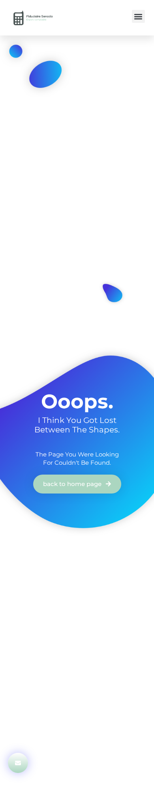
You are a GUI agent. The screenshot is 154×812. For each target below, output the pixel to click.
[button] (138, 16)
